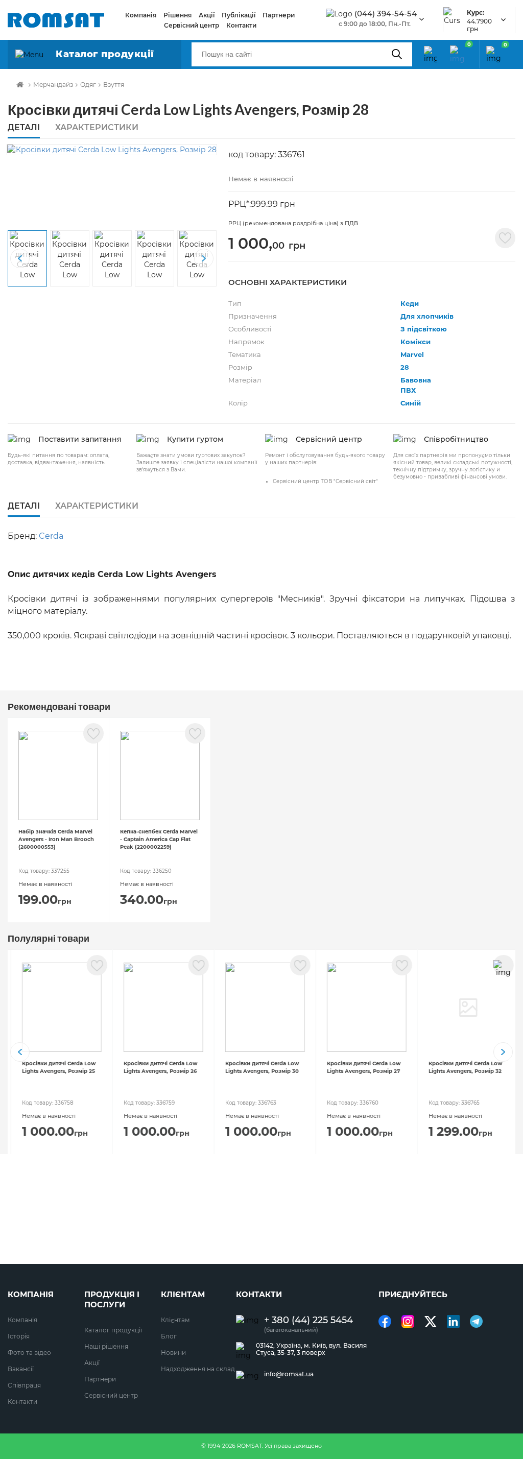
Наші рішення (106, 1346)
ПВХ (408, 390)
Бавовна (415, 380)
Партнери (279, 15)
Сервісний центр (191, 25)
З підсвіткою (423, 329)
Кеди (409, 303)
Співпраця (24, 1385)
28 (404, 367)
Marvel (412, 354)
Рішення (177, 15)
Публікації (238, 15)
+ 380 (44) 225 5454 (308, 1320)
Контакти (241, 25)
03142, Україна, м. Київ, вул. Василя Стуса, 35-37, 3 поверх (311, 1349)
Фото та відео (29, 1352)
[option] (112, 149)
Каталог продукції (113, 1330)
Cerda (51, 536)
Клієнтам (175, 1320)
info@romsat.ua (289, 1374)
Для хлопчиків (427, 316)
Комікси (415, 342)
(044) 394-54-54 (385, 13)
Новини (173, 1352)
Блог (169, 1336)
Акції (207, 15)
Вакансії (21, 1369)
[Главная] (20, 84)
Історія (19, 1336)
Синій (410, 403)
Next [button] (203, 258)
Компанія (140, 15)
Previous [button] (20, 258)
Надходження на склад (198, 1369)
